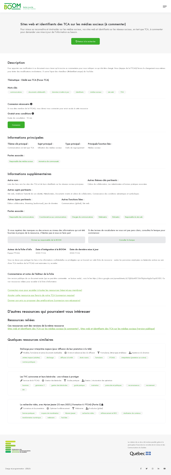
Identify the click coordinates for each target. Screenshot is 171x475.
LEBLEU (28, 468)
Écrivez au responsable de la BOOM (46, 240)
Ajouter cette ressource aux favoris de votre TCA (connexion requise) (41, 295)
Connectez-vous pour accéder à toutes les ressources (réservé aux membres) (45, 290)
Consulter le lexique (127, 240)
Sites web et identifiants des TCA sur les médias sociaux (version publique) (117, 328)
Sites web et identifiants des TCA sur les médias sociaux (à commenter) (43, 328)
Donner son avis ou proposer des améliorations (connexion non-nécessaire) (44, 300)
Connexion (16, 125)
